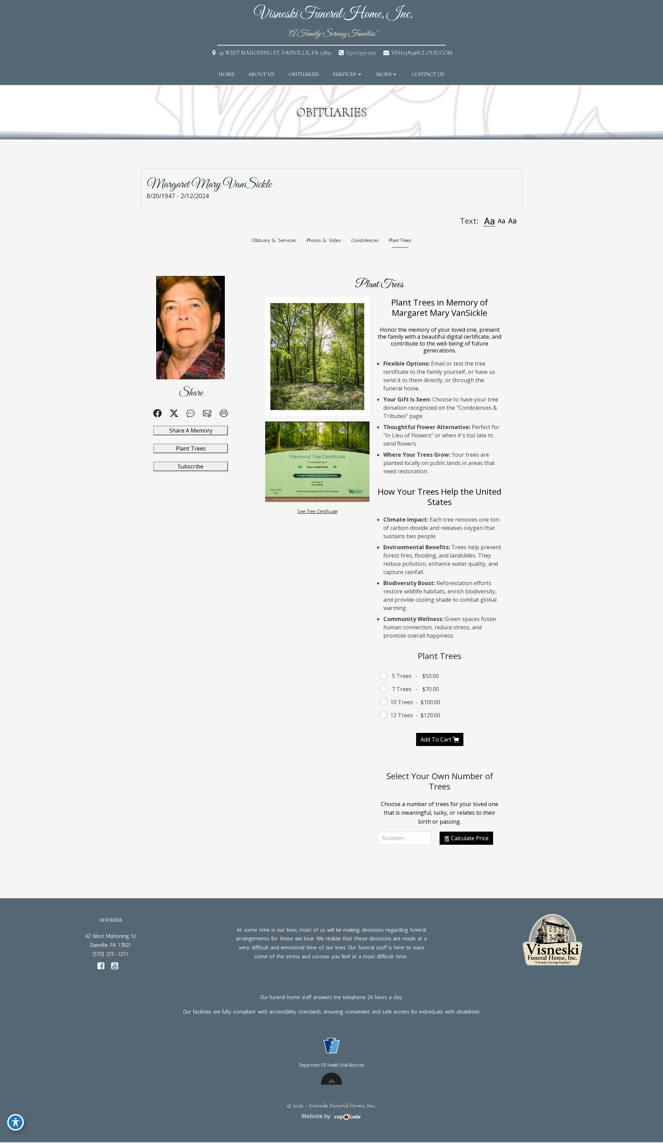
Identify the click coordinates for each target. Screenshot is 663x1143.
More (384, 74)
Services (344, 74)
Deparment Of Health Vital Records (331, 1065)
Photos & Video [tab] (324, 240)
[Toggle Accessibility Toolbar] (15, 1122)
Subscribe (190, 466)
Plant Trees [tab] (400, 240)
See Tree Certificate (317, 511)
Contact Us (428, 74)
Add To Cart (437, 739)
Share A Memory (190, 430)
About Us (261, 74)
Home (226, 74)
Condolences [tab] (365, 240)
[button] (489, 220)
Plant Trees (191, 448)
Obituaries (303, 74)
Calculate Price (469, 838)
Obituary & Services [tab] (274, 240)
